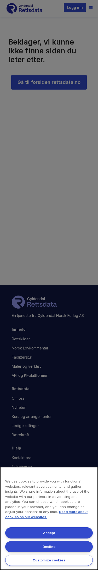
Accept (49, 533)
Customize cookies (49, 560)
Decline (49, 546)
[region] (49, 518)
